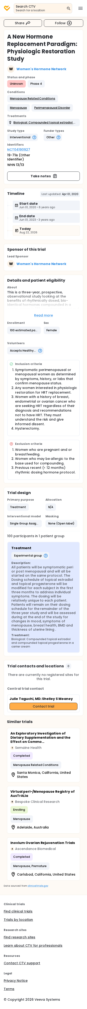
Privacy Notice (16, 980)
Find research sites (19, 937)
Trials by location (18, 919)
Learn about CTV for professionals (33, 945)
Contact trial (44, 706)
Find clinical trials (18, 911)
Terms (9, 989)
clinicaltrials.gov (38, 886)
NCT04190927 (18, 150)
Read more (43, 315)
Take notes (41, 176)
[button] (32, 98)
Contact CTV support (22, 963)
